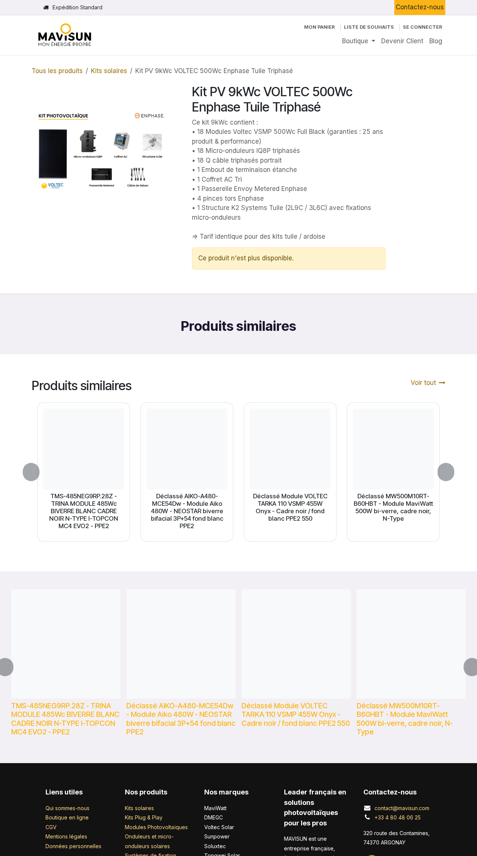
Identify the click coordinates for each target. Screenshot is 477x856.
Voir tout (423, 382)
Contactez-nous (420, 7)
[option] (238, 472)
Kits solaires (109, 71)
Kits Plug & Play (143, 817)
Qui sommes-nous (67, 808)
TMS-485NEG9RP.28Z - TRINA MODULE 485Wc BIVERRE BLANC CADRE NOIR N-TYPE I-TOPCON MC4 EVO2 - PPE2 (83, 511)
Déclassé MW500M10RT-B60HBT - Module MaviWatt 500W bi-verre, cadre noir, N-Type (393, 507)
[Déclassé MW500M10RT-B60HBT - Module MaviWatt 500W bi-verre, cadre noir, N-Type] (393, 448)
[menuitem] (358, 41)
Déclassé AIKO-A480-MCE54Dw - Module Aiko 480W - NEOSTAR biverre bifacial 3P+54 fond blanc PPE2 (187, 511)
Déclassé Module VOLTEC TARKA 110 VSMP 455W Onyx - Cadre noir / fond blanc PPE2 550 (290, 507)
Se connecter (422, 27)
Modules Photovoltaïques (156, 827)
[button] (36, 472)
